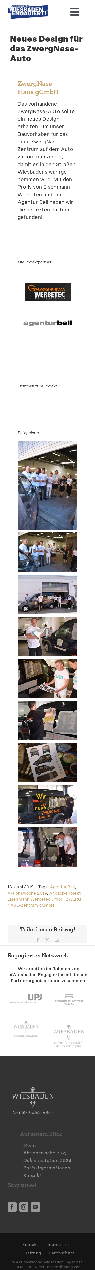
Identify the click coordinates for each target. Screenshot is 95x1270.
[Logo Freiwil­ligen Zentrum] (69, 989)
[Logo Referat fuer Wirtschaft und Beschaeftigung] (68, 1023)
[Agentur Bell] (47, 310)
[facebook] (12, 1207)
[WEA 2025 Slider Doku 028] (28, 7)
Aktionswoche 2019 (27, 893)
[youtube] (35, 1207)
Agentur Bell (62, 887)
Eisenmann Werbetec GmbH (36, 899)
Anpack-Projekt (65, 893)
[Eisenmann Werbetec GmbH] (47, 280)
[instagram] (23, 1207)
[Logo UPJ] (26, 989)
